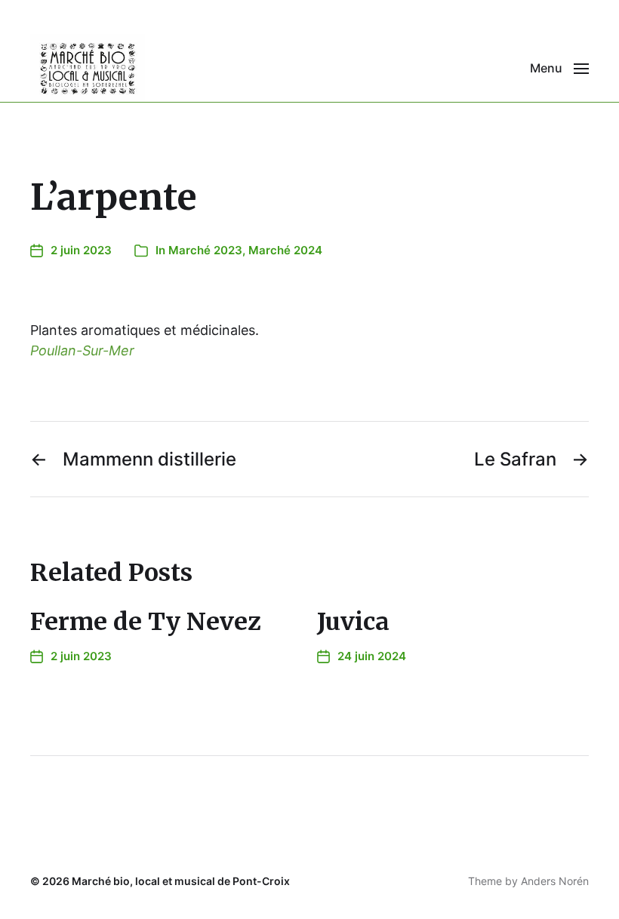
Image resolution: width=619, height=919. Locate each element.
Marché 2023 (205, 250)
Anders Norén (555, 880)
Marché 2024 (285, 250)
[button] (559, 68)
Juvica (353, 622)
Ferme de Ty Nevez (145, 622)
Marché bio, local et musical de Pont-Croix (181, 880)
